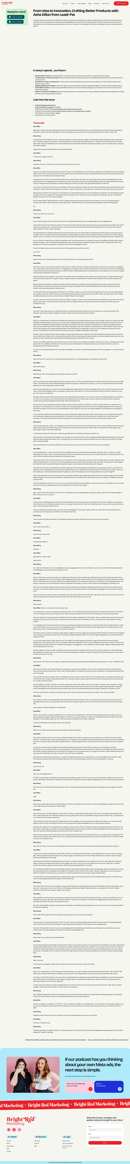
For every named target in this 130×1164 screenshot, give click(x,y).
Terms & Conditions (67, 1143)
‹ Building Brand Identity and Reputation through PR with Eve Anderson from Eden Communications (55, 1040)
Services (9, 1141)
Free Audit (37, 1141)
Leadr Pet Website (41, 107)
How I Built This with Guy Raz (62, 111)
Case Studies (10, 1146)
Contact (9, 1151)
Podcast (36, 1143)
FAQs (8, 1148)
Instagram (50, 107)
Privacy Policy (66, 1141)
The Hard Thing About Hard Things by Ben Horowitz (66, 109)
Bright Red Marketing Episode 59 (45, 105)
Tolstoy (58, 113)
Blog (35, 1146)
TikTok (58, 107)
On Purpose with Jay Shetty (82, 111)
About (8, 1143)
